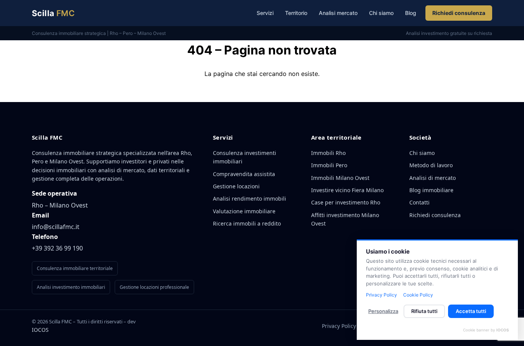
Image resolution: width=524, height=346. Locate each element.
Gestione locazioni (236, 186)
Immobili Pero (329, 165)
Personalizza (383, 311)
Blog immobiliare (431, 190)
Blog (410, 13)
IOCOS (40, 329)
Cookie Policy (418, 295)
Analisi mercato (338, 13)
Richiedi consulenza (458, 13)
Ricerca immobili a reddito (247, 223)
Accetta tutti (471, 311)
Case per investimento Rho (345, 202)
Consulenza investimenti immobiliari (244, 157)
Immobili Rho (328, 153)
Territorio (296, 13)
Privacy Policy (339, 326)
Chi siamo (381, 13)
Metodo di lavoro (431, 165)
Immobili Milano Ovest (340, 177)
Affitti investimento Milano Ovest (345, 219)
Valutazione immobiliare (244, 211)
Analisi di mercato (432, 177)
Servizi (265, 13)
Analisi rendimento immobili (249, 198)
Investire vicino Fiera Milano (347, 190)
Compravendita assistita (244, 174)
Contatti (419, 202)
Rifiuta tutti (424, 311)
